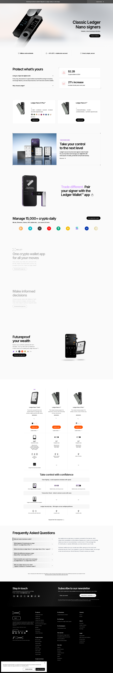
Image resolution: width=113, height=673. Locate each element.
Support (58, 647)
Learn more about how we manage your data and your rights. (81, 600)
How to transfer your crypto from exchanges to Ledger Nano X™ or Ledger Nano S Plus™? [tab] (25, 559)
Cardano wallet (38, 645)
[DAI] (32, 228)
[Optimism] (60, 228)
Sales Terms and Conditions (84, 637)
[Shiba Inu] (41, 228)
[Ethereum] (97, 228)
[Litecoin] (22, 228)
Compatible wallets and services (63, 636)
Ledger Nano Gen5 (39, 614)
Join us (80, 614)
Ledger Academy (82, 625)
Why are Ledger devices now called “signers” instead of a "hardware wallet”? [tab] (25, 565)
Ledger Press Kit (60, 652)
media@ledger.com (25, 592)
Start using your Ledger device (63, 635)
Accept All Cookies (40, 669)
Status (58, 656)
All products (37, 631)
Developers (59, 658)
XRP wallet (37, 647)
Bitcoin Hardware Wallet (62, 640)
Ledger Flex (37, 616)
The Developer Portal (61, 628)
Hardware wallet (38, 625)
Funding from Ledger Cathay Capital (64, 621)
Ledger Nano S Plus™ (38, 103)
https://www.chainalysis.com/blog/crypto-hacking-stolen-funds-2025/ (56, 574)
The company (82, 626)
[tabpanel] (79, 545)
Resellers (59, 651)
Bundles (36, 627)
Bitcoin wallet (37, 639)
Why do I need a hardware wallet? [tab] (23, 539)
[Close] (44, 662)
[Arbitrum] (69, 228)
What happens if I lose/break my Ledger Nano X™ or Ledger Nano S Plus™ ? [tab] (24, 544)
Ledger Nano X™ (81, 103)
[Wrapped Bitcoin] (13, 228)
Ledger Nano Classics (39, 620)
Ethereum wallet (38, 641)
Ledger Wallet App (39, 632)
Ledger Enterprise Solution (62, 614)
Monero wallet (38, 648)
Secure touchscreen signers (40, 623)
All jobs (80, 616)
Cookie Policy (82, 641)
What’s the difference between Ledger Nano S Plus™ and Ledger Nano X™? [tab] (24, 554)
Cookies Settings (28, 669)
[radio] (32, 114)
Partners (59, 660)
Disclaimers (81, 642)
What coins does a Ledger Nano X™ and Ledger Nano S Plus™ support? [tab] (32, 549)
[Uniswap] (50, 228)
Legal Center (81, 635)
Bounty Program (60, 649)
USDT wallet (37, 650)
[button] (100, 1)
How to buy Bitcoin (61, 638)
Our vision (81, 623)
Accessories (37, 629)
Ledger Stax (37, 618)
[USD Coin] (79, 228)
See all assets (38, 652)
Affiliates (59, 654)
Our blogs (81, 628)
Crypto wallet (37, 654)
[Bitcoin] (88, 228)
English (15, 618)
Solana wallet (37, 643)
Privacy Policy (82, 639)
